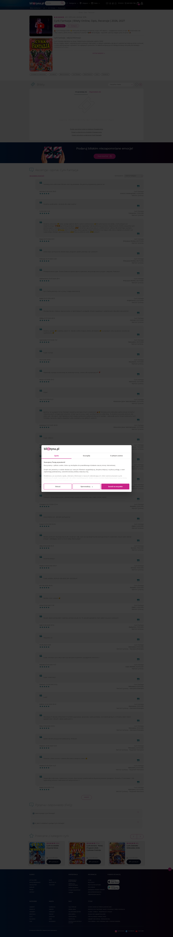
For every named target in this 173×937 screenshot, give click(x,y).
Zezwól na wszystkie (115, 486)
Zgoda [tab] (56, 455)
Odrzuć (57, 486)
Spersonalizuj (85, 486)
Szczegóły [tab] (86, 455)
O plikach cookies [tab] (116, 455)
